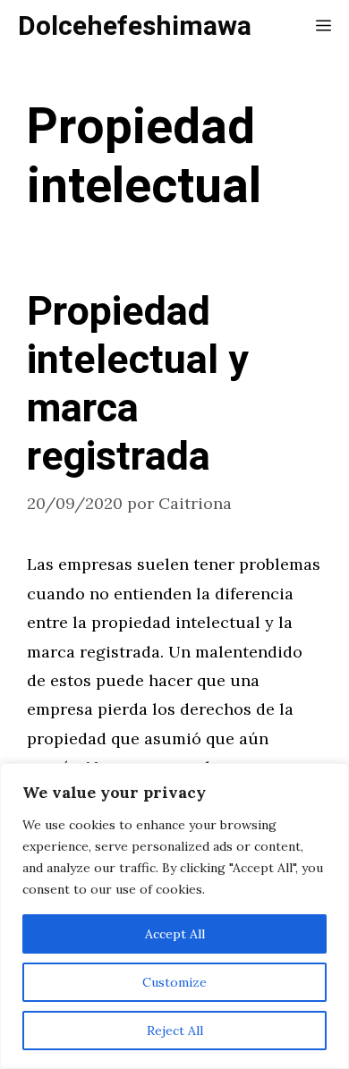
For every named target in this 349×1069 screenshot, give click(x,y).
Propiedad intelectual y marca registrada (138, 385)
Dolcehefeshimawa (134, 27)
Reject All (175, 1030)
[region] (174, 916)
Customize (174, 982)
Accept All (175, 934)
